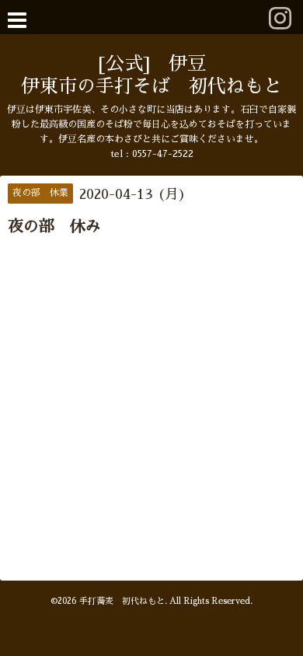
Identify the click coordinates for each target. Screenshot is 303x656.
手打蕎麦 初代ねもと (122, 601)
